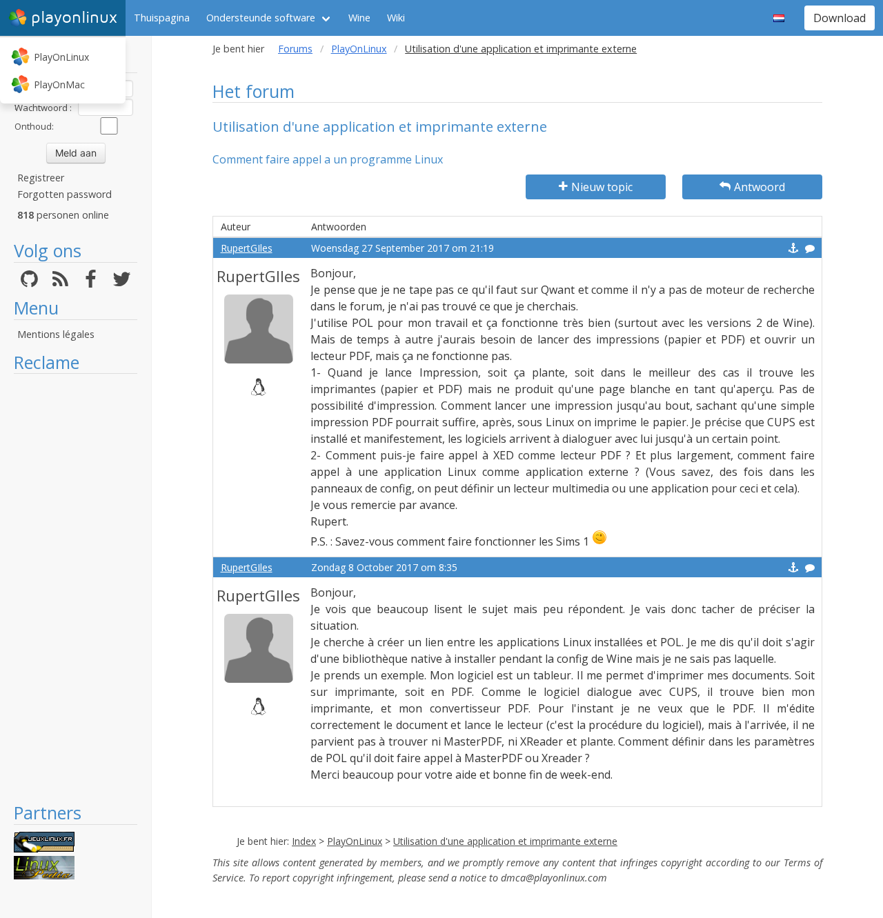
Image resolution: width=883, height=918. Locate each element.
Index (304, 841)
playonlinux (74, 17)
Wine (359, 17)
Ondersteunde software (260, 17)
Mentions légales (56, 334)
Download (839, 18)
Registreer (40, 177)
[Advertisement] (75, 588)
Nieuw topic (602, 186)
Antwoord (759, 186)
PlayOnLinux (61, 56)
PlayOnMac (59, 84)
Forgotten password (64, 194)
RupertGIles (246, 248)
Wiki (396, 17)
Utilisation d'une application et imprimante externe (505, 841)
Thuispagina (162, 17)
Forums (295, 48)
